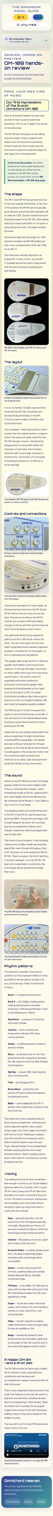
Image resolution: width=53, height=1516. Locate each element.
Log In (38, 17)
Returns (28, 1501)
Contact (41, 1501)
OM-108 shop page (36, 180)
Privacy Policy (12, 1501)
